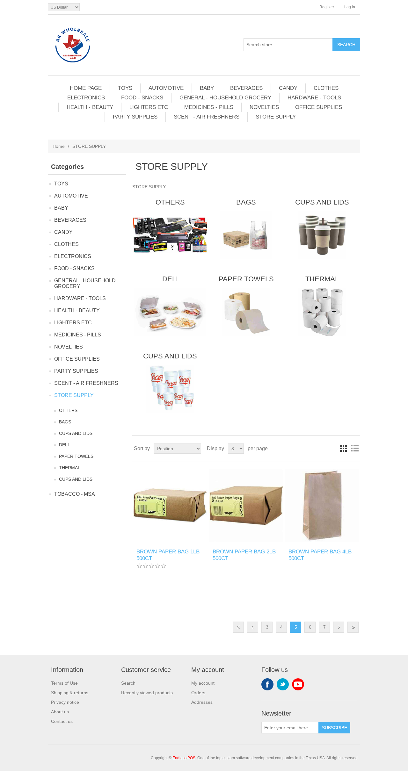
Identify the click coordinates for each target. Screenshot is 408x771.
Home (59, 146)
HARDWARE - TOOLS (314, 98)
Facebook (267, 684)
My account (203, 683)
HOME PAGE (86, 88)
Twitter (283, 684)
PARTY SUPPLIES (135, 117)
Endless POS (183, 758)
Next (338, 627)
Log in (349, 7)
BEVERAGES (246, 88)
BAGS (65, 421)
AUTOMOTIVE (166, 88)
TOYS (125, 88)
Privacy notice (65, 702)
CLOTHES (326, 88)
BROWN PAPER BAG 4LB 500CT (320, 555)
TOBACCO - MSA (74, 494)
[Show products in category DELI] (170, 312)
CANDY (288, 88)
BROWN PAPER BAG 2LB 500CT (244, 555)
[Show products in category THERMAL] (322, 312)
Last (353, 627)
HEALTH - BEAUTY (90, 107)
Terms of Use (64, 683)
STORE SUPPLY (276, 117)
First (238, 627)
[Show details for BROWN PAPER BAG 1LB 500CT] (170, 505)
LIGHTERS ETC (148, 107)
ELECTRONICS (86, 98)
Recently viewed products (147, 692)
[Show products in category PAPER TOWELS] (246, 312)
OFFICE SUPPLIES (318, 107)
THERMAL (69, 467)
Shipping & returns (69, 692)
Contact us (62, 721)
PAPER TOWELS (76, 456)
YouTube (298, 684)
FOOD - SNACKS (142, 98)
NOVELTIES (264, 107)
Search (128, 683)
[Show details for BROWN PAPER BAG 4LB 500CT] (322, 505)
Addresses (202, 702)
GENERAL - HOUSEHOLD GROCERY (225, 98)
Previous (252, 627)
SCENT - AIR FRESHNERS (206, 117)
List (355, 448)
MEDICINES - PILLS (208, 107)
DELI (64, 444)
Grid (343, 448)
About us (60, 711)
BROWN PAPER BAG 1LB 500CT (168, 555)
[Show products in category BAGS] (246, 235)
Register (326, 7)
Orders (198, 692)
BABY (207, 88)
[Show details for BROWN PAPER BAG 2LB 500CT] (246, 505)
